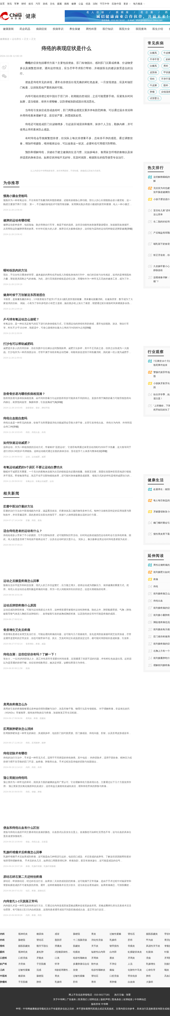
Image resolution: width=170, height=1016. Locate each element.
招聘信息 (94, 999)
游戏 (45, 3)
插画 (66, 3)
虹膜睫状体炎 (135, 952)
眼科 (2, 952)
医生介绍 (157, 28)
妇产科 (3, 964)
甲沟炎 (149, 940)
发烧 (75, 970)
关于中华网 (59, 999)
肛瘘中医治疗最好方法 (18, 506)
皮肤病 (153, 72)
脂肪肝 (58, 940)
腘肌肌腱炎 (152, 934)
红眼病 (149, 952)
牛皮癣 (153, 85)
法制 (95, 3)
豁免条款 (116, 999)
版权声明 (105, 999)
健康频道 (4, 39)
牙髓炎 (40, 958)
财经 (23, 3)
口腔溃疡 (23, 958)
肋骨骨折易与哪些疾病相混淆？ (24, 393)
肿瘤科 (3, 982)
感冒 (57, 934)
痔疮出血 (158, 600)
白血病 (131, 982)
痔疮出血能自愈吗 (15, 418)
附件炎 (94, 964)
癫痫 (112, 970)
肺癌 (148, 976)
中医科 (3, 976)
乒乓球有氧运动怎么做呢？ (21, 319)
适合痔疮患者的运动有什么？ (22, 531)
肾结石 (131, 934)
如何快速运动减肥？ (16, 442)
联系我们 (82, 999)
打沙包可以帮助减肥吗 (18, 343)
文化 (52, 3)
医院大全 (124, 28)
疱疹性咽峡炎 (80, 958)
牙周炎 (131, 958)
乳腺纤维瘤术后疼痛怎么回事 (22, 852)
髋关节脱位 (42, 946)
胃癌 (93, 982)
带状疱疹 (132, 976)
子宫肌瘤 (41, 964)
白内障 (113, 952)
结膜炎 (76, 952)
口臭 (57, 958)
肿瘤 (152, 91)
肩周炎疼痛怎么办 (15, 704)
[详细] (129, 228)
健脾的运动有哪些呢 (16, 220)
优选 (88, 3)
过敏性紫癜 (115, 934)
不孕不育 (154, 59)
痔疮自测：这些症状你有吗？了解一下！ (30, 654)
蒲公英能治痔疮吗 (15, 777)
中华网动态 (140, 999)
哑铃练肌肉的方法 (15, 270)
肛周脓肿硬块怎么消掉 (18, 728)
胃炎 (93, 934)
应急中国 (116, 3)
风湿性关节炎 (153, 946)
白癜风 (153, 52)
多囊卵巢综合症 (81, 964)
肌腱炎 (76, 946)
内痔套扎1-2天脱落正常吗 (20, 901)
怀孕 (57, 964)
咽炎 (166, 970)
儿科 (2, 970)
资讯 (9, 3)
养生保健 (74, 28)
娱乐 (31, 3)
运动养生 (16, 39)
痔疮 (155, 586)
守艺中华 (104, 3)
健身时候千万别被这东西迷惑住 (24, 295)
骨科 (152, 78)
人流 (130, 964)
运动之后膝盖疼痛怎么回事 (21, 581)
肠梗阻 (76, 934)
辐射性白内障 (98, 952)
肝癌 (130, 940)
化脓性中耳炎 (135, 970)
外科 (2, 940)
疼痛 (155, 579)
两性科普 (91, 28)
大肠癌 (149, 982)
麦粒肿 (40, 952)
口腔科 (3, 958)
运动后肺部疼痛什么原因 (19, 605)
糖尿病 (40, 934)
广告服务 (71, 999)
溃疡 (148, 958)
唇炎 (112, 958)
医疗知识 (108, 28)
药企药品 (25, 28)
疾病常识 (58, 28)
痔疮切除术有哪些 (15, 753)
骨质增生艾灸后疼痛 (16, 630)
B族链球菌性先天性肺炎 (67, 970)
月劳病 (21, 964)
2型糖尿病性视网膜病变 (67, 952)
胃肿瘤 (113, 982)
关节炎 (94, 946)
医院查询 (141, 28)
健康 (73, 3)
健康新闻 (8, 28)
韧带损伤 (114, 946)
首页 (2, 3)
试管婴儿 (154, 98)
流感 (39, 970)
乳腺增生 (150, 964)
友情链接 (127, 999)
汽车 (38, 3)
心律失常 (150, 970)
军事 (16, 3)
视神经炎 (23, 934)
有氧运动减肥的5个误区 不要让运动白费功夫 (33, 467)
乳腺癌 (113, 940)
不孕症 (113, 964)
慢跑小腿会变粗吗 (15, 196)
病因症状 (41, 28)
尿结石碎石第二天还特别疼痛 (22, 876)
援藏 (59, 3)
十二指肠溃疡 (80, 940)
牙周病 (94, 958)
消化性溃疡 (97, 940)
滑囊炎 (58, 946)
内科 (2, 934)
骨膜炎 (131, 946)
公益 (81, 3)
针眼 (166, 952)
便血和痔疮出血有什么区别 (21, 827)
